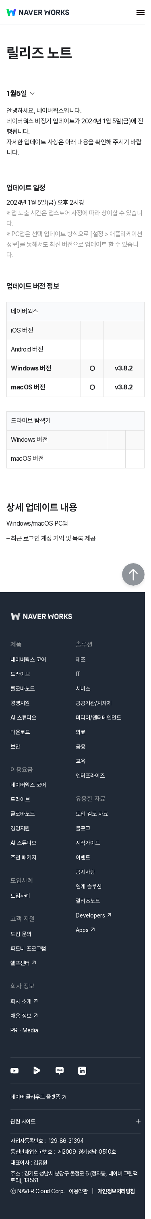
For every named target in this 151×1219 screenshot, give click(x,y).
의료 (80, 732)
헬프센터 (20, 963)
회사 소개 (20, 1001)
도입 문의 (20, 934)
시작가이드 (88, 843)
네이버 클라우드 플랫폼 (35, 1097)
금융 (80, 746)
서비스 (83, 688)
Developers (90, 915)
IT (78, 674)
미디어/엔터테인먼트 (98, 717)
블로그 (83, 828)
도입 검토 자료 (92, 814)
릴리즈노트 (88, 901)
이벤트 (83, 857)
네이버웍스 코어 (28, 659)
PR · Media (24, 1030)
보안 (15, 746)
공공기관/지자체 (94, 703)
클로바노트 (22, 688)
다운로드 (20, 732)
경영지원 (20, 703)
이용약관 (78, 1191)
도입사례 (20, 895)
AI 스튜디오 (23, 717)
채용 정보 (20, 1016)
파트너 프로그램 (28, 948)
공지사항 (85, 872)
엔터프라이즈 (90, 775)
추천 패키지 (23, 857)
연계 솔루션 (88, 886)
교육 (80, 761)
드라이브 (20, 674)
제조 (80, 659)
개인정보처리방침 (116, 1191)
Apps (82, 930)
